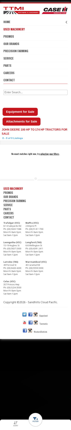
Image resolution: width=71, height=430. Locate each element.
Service (8, 58)
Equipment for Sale (20, 111)
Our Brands (11, 44)
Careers (8, 73)
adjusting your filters (49, 154)
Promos (8, 36)
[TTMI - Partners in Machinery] (35, 10)
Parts (7, 65)
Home (6, 22)
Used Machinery (14, 29)
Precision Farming (15, 51)
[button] (35, 420)
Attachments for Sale (21, 121)
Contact (9, 80)
